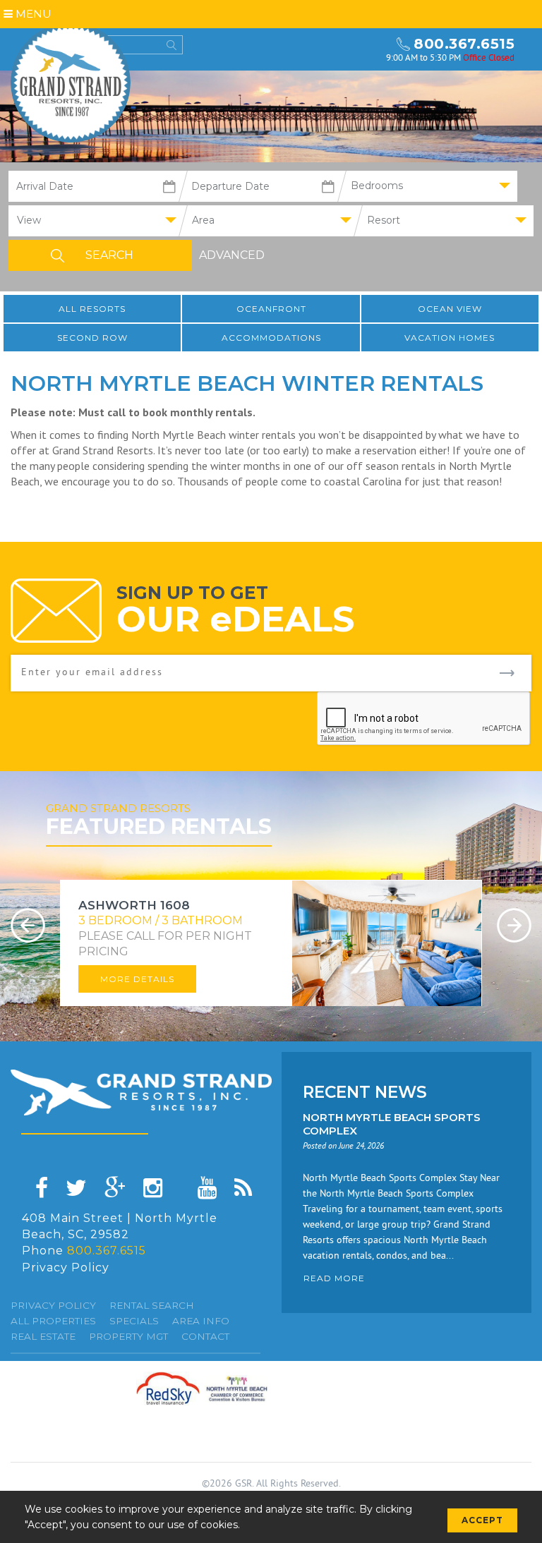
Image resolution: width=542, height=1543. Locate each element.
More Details (137, 979)
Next (514, 925)
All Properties (53, 1320)
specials (134, 1320)
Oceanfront (271, 308)
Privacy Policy (65, 1267)
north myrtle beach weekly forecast (362, 49)
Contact (205, 1336)
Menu (32, 13)
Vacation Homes (449, 337)
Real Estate (43, 1336)
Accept (482, 1520)
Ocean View (450, 308)
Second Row (92, 337)
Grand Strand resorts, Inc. (71, 83)
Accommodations (271, 337)
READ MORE (334, 1278)
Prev (28, 925)
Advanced (232, 255)
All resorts (92, 308)
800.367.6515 (464, 43)
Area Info (200, 1320)
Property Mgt (128, 1336)
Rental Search (151, 1305)
